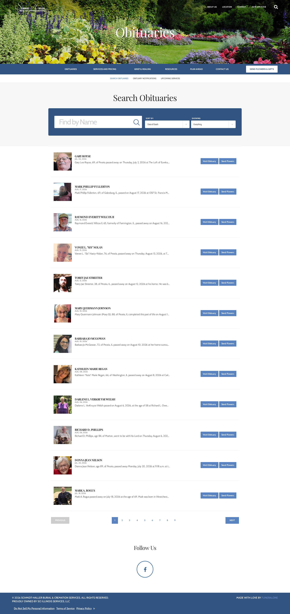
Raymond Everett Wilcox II (94, 217)
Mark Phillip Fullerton (92, 186)
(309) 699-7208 (258, 7)
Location (227, 7)
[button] (276, 7)
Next (232, 520)
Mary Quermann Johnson (93, 308)
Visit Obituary (210, 161)
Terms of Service (65, 608)
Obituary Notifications (144, 78)
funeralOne (270, 597)
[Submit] (136, 122)
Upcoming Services (170, 78)
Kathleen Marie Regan (91, 369)
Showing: (196, 118)
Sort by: (150, 118)
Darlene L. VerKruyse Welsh (95, 399)
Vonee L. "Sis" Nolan (89, 247)
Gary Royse (83, 156)
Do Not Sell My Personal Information (34, 608)
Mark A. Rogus (85, 490)
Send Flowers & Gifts (262, 69)
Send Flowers (228, 161)
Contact (241, 7)
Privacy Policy (84, 608)
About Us (212, 7)
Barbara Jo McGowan (90, 338)
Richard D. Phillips (89, 429)
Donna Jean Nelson (88, 460)
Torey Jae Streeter (88, 277)
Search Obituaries (119, 78)
